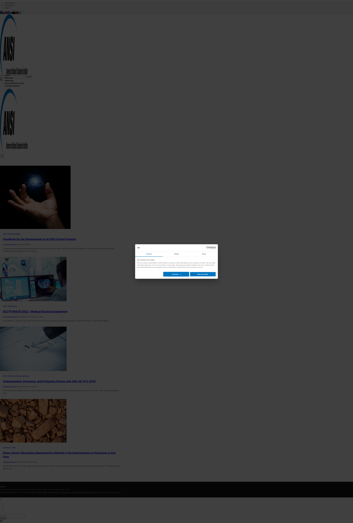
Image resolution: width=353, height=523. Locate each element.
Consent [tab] (149, 254)
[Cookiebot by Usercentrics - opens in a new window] (208, 247)
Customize (175, 274)
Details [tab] (176, 254)
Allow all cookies (202, 274)
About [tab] (204, 254)
